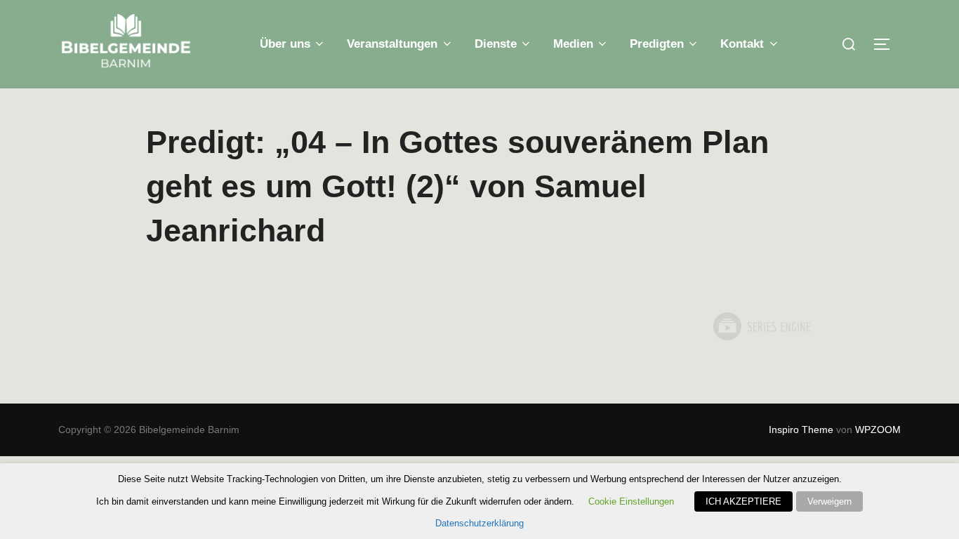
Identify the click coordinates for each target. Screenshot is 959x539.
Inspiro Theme (801, 429)
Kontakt (742, 44)
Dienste (496, 44)
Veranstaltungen (392, 44)
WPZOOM (878, 429)
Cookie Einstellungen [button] (631, 501)
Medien (573, 44)
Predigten (657, 44)
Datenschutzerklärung (479, 523)
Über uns (285, 44)
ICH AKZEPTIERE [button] (743, 501)
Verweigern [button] (829, 501)
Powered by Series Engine (761, 326)
